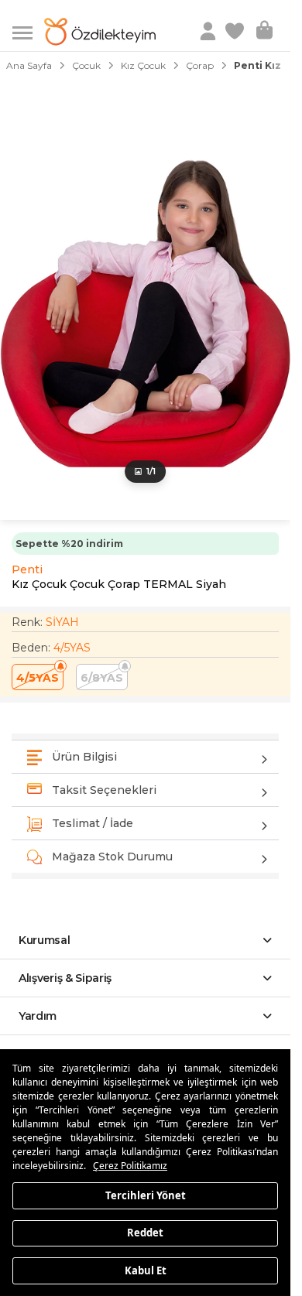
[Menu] (28, 31)
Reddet (145, 1233)
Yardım (38, 1016)
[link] (236, 31)
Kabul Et (145, 1270)
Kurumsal (44, 940)
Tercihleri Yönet (145, 1195)
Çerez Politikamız (130, 1165)
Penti (27, 569)
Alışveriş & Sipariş (65, 978)
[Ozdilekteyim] (100, 31)
